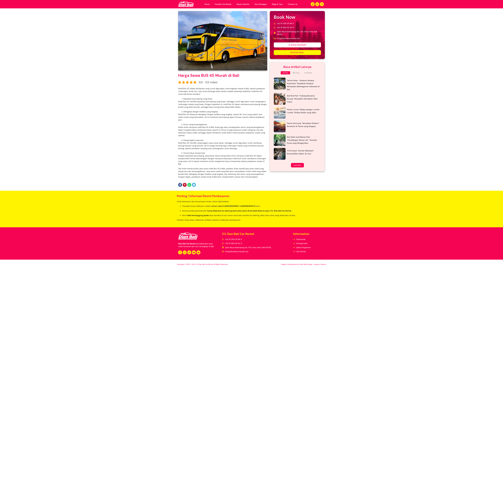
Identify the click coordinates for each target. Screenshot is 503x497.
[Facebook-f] (322, 4)
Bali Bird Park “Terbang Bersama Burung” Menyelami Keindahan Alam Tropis (302, 99)
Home (207, 4)
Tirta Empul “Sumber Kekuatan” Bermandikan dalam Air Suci (300, 152)
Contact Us (292, 4)
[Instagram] (317, 4)
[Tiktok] (313, 4)
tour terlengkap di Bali (204, 246)
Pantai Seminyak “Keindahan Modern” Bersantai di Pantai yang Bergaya (303, 124)
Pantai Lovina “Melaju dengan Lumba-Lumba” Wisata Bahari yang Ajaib (303, 111)
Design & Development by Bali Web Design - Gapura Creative (303, 264)
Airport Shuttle (242, 4)
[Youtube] (194, 252)
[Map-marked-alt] (198, 252)
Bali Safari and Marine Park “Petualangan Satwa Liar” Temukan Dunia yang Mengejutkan (302, 140)
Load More (297, 165)
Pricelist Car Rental (223, 4)
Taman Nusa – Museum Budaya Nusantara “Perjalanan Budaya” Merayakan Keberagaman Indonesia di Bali (303, 85)
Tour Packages (260, 4)
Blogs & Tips (277, 4)
